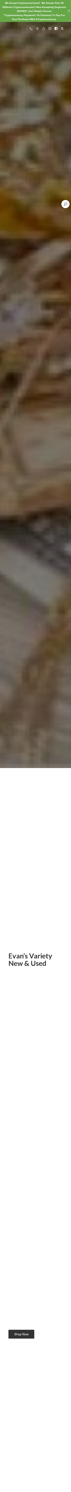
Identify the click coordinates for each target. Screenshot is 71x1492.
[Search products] (65, 204)
